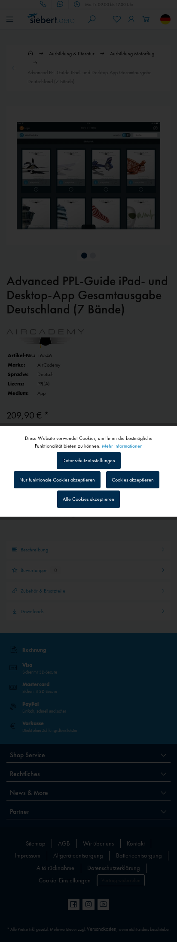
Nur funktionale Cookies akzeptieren (57, 479)
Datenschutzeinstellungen (88, 460)
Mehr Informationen (122, 445)
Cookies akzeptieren (133, 479)
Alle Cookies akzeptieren (88, 499)
